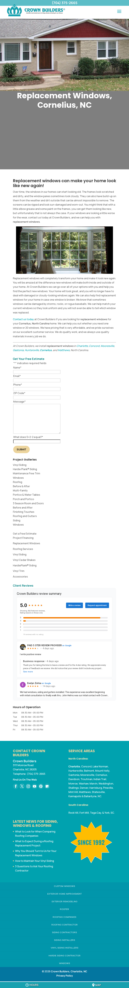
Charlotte (82, 346)
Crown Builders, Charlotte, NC (69, 971)
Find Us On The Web (25, 779)
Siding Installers (64, 940)
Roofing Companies (64, 917)
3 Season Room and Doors (28, 503)
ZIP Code (19, 393)
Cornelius (46, 350)
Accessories (20, 576)
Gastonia (18, 350)
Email (17, 376)
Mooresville (107, 346)
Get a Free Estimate (24, 533)
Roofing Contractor (64, 924)
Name (17, 367)
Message (19, 401)
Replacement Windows (26, 543)
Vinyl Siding (19, 465)
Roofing (17, 482)
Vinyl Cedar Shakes (24, 560)
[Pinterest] (41, 786)
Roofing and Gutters (25, 516)
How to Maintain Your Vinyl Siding (34, 861)
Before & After (21, 486)
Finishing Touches (23, 512)
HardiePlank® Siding (24, 565)
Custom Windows (64, 886)
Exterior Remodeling (64, 901)
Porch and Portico (23, 499)
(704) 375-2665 (64, 2)
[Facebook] (15, 786)
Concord (94, 346)
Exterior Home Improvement (64, 893)
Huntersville (32, 350)
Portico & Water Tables (26, 494)
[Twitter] (22, 786)
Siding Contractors (64, 932)
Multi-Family (20, 490)
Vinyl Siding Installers (64, 947)
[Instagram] (28, 786)
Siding (16, 520)
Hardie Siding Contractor (65, 955)
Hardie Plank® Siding (25, 469)
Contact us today (23, 319)
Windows (18, 477)
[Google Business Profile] (47, 786)
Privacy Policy (64, 975)
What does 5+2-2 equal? (28, 437)
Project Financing (23, 538)
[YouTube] (34, 786)
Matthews (64, 350)
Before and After (23, 507)
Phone (17, 384)
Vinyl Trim (18, 571)
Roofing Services (23, 549)
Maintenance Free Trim (26, 473)
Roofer (64, 909)
